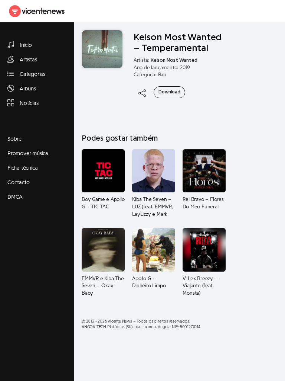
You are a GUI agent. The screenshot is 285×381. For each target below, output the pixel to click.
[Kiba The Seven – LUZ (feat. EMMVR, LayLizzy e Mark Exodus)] (153, 170)
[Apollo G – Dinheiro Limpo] (153, 249)
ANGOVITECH (94, 327)
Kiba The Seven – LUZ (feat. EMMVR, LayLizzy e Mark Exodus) (152, 207)
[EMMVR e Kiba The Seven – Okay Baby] (103, 249)
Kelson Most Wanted (174, 60)
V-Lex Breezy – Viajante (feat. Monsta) (200, 286)
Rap (162, 74)
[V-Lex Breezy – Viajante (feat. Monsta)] (204, 249)
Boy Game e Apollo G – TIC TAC (103, 203)
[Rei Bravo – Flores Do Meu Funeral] (204, 170)
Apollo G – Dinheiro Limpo (149, 282)
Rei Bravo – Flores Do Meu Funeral (203, 203)
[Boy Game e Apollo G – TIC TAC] (103, 170)
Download (169, 92)
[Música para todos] (37, 11)
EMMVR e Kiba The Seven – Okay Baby (103, 286)
